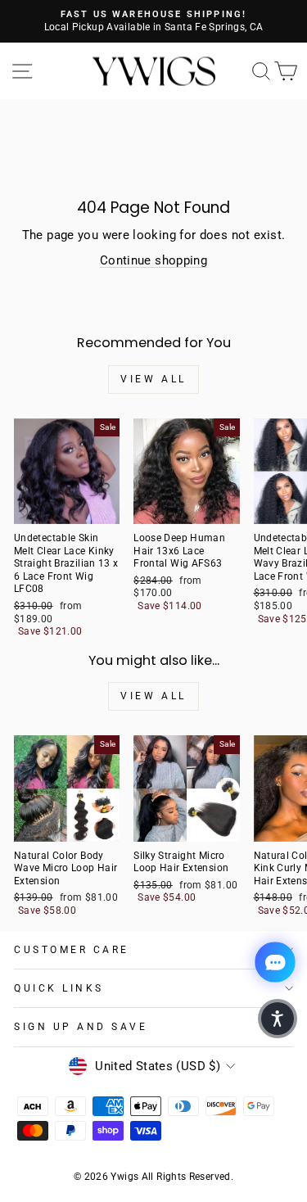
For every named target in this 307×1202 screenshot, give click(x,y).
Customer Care (71, 950)
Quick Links (59, 988)
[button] (277, 1018)
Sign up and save (81, 1027)
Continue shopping (153, 260)
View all (153, 379)
